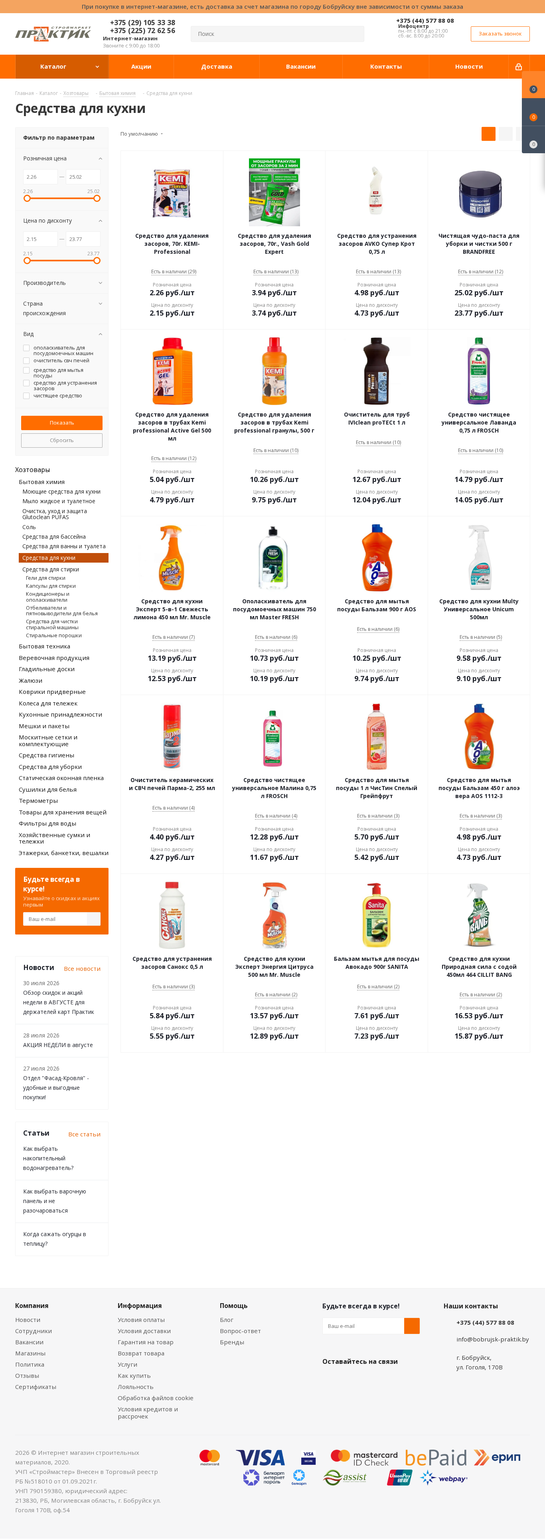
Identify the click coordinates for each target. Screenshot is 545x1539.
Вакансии (29, 1342)
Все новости (82, 968)
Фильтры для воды (47, 823)
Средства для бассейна (54, 536)
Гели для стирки (45, 577)
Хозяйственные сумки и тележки (54, 838)
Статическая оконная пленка (61, 778)
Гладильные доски (47, 669)
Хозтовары (32, 469)
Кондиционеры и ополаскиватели (47, 596)
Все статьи (84, 1134)
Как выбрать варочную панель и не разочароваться (54, 1200)
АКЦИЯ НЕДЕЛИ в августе (58, 1045)
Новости (27, 1320)
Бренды (232, 1342)
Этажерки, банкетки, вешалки (64, 853)
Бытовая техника (44, 646)
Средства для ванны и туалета (64, 546)
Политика (29, 1364)
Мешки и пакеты (44, 726)
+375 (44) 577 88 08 (425, 20)
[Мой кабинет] (519, 67)
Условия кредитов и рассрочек (148, 1412)
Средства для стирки (50, 569)
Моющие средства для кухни (61, 491)
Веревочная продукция (54, 658)
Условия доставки (144, 1331)
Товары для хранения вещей (63, 812)
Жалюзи (30, 680)
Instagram (370, 1380)
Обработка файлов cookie (156, 1398)
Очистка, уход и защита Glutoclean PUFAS (54, 514)
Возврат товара (141, 1353)
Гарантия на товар (146, 1342)
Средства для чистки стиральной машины (52, 624)
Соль (29, 527)
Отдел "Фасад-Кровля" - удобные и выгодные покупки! (56, 1087)
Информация (140, 1305)
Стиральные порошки (54, 635)
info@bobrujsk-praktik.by (492, 1339)
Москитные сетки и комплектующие (48, 740)
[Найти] (354, 34)
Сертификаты (35, 1387)
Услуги (127, 1364)
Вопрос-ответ (240, 1331)
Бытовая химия (42, 482)
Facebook (350, 1380)
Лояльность (136, 1387)
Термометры (38, 800)
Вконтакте (330, 1380)
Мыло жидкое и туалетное (58, 501)
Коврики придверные (52, 691)
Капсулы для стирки (51, 585)
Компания (32, 1305)
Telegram (390, 1380)
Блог (226, 1320)
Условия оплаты (141, 1320)
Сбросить (62, 440)
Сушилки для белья (48, 789)
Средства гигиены (46, 755)
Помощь (234, 1305)
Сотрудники (33, 1331)
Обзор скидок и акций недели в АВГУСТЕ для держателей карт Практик (58, 1002)
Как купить (134, 1375)
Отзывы (27, 1375)
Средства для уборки (50, 766)
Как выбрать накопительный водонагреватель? (48, 1158)
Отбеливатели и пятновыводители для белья (62, 610)
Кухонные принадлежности (60, 714)
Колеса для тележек (48, 703)
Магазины (30, 1353)
